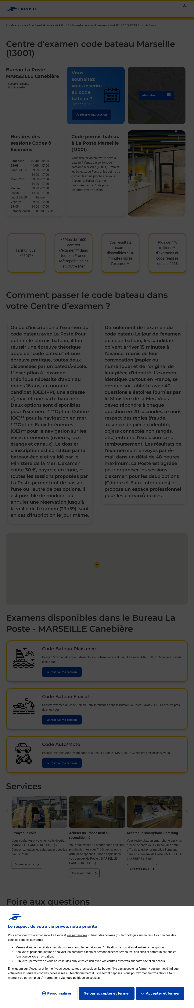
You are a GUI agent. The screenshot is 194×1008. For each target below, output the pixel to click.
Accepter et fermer (163, 993)
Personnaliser (59, 993)
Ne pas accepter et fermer (107, 993)
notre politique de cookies (83, 978)
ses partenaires (77, 935)
